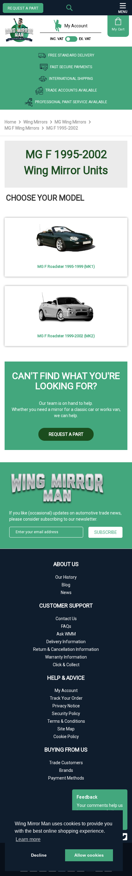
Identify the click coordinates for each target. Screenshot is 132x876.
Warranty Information (66, 657)
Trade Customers (66, 762)
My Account (75, 25)
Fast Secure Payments (71, 67)
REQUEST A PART (23, 8)
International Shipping (71, 78)
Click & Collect (66, 664)
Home (11, 121)
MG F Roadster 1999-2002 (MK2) (66, 336)
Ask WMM (66, 634)
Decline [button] (39, 855)
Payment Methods (66, 778)
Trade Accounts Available (71, 90)
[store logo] (21, 28)
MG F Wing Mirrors (22, 128)
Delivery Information (66, 641)
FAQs (66, 626)
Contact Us (66, 618)
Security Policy (66, 713)
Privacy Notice (66, 705)
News (66, 592)
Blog (66, 584)
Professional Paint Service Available (71, 102)
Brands (66, 770)
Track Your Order (66, 698)
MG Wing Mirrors (71, 121)
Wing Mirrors (36, 121)
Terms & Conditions (66, 721)
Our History (66, 577)
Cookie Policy (66, 736)
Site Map (66, 728)
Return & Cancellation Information (66, 649)
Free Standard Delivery (71, 55)
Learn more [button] (28, 839)
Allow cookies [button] (89, 855)
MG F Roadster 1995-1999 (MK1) (66, 266)
